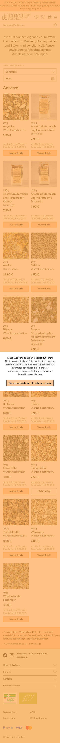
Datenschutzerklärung (18, 371)
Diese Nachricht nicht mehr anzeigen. (30, 383)
